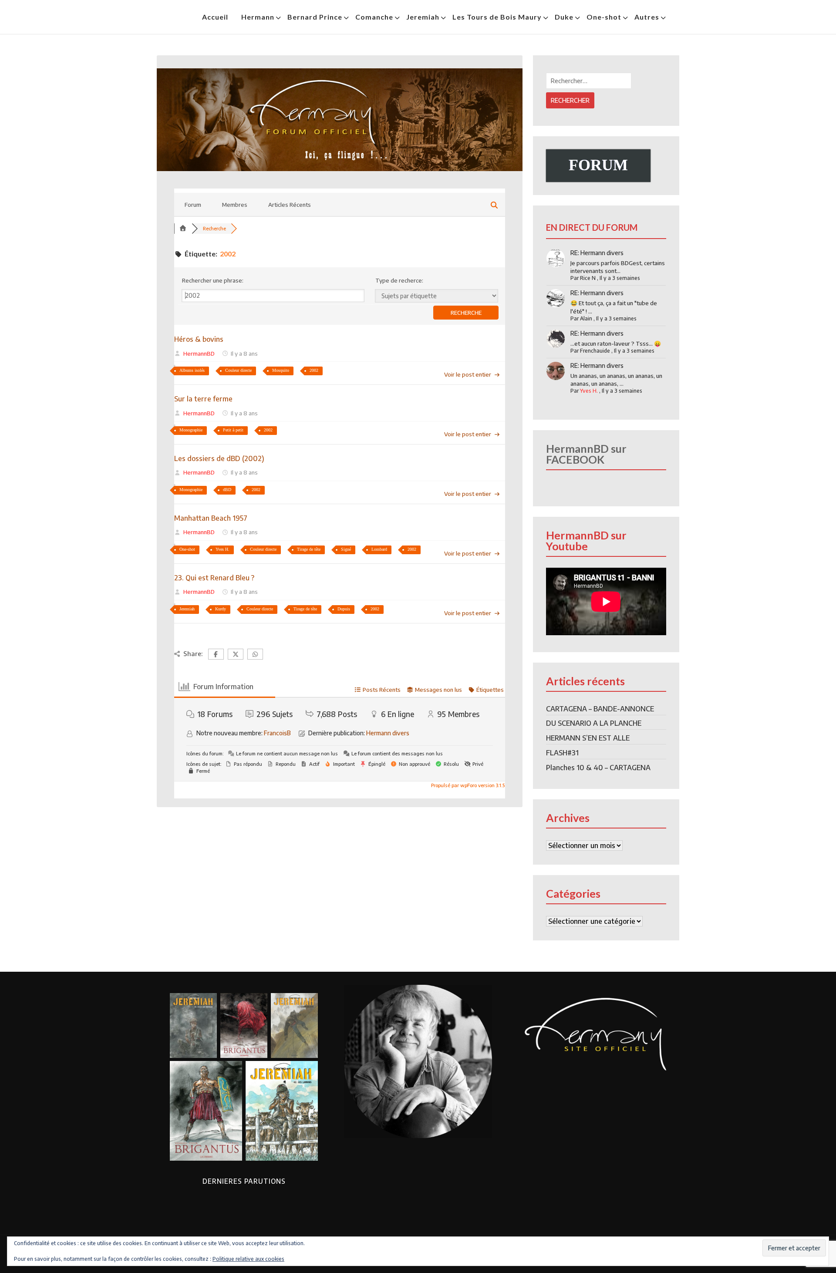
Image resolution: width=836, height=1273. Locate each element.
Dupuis (343, 608)
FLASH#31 (562, 752)
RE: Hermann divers (597, 252)
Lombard (379, 549)
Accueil (215, 17)
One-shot (604, 17)
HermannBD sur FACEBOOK (586, 454)
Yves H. (222, 549)
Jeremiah (422, 17)
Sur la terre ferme (203, 398)
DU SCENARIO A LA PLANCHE (593, 723)
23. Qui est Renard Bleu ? (214, 577)
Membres (234, 204)
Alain (586, 318)
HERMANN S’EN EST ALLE (588, 738)
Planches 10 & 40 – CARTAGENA (598, 767)
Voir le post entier (467, 374)
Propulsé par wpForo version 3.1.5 (467, 785)
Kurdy (220, 608)
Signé (346, 549)
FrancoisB (277, 733)
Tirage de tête (308, 549)
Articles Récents (289, 204)
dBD (227, 489)
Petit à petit (233, 430)
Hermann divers (387, 733)
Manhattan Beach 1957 (210, 518)
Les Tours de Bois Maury (497, 17)
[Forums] (183, 228)
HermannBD (199, 353)
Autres (646, 17)
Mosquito (280, 370)
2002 (314, 370)
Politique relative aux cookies (248, 1259)
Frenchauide (595, 350)
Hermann (257, 17)
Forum (193, 204)
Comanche (374, 17)
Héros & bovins (198, 339)
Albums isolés (192, 370)
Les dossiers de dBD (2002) (219, 458)
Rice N (588, 278)
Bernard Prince (314, 17)
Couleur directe (238, 370)
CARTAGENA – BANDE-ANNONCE (600, 708)
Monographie (190, 430)
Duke (564, 17)
